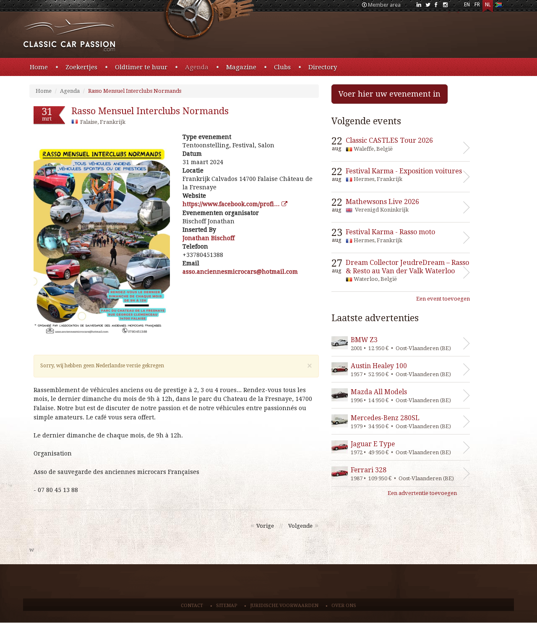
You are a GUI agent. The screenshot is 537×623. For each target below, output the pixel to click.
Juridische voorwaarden (284, 605)
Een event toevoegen (443, 299)
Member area (384, 5)
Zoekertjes (81, 67)
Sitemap (226, 605)
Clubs (282, 67)
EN (467, 5)
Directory (322, 67)
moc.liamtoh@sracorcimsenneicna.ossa (240, 271)
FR (477, 5)
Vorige (265, 526)
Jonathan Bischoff (208, 238)
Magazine (241, 67)
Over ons (343, 605)
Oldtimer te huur (141, 67)
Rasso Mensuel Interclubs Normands (134, 91)
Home (39, 67)
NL (488, 5)
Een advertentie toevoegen (422, 493)
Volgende (300, 526)
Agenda (197, 67)
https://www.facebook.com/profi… (232, 204)
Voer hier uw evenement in (390, 93)
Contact (192, 605)
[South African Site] (498, 6)
